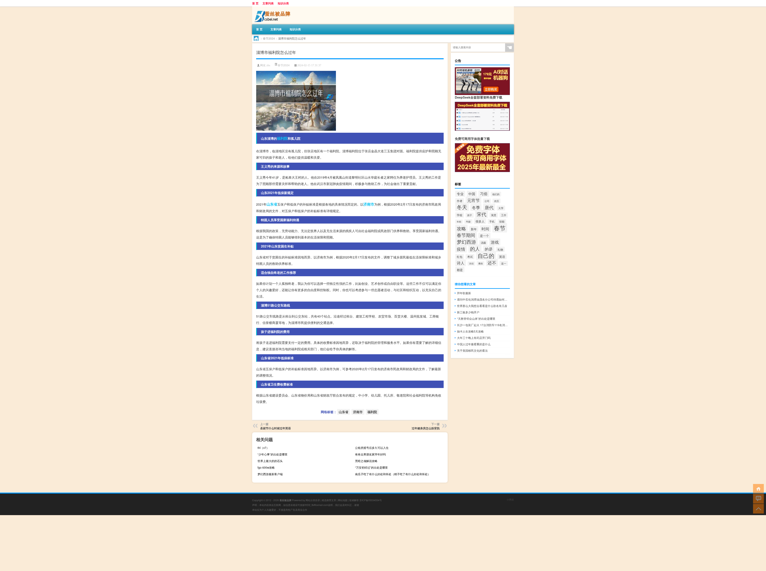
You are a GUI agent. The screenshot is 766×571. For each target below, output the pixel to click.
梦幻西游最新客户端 (270, 474)
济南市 (368, 204)
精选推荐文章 (329, 500)
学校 (459, 215)
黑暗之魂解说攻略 (366, 461)
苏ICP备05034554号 (370, 500)
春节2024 (269, 38)
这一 (503, 263)
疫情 (461, 249)
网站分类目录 (313, 500)
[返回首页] (757, 488)
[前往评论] (757, 498)
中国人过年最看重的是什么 (474, 344)
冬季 (476, 207)
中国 (471, 193)
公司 (487, 201)
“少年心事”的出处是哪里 (272, 454)
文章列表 (268, 3)
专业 (460, 193)
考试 (470, 257)
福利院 (282, 138)
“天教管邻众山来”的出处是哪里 (476, 319)
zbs (268, 65)
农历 (496, 201)
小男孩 (510, 499)
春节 (499, 228)
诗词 (471, 263)
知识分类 (283, 3)
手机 (492, 221)
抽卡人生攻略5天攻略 (470, 331)
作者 (459, 201)
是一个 (484, 236)
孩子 (469, 215)
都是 (460, 269)
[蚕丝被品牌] (273, 8)
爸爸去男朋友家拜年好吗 (370, 454)
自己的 (486, 255)
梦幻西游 (466, 241)
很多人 (480, 221)
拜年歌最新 (464, 293)
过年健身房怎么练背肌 (426, 428)
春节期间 (466, 235)
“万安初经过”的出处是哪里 (371, 467)
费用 (480, 263)
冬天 (462, 207)
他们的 (495, 194)
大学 (500, 208)
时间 (485, 229)
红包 (459, 257)
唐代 (489, 207)
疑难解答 (354, 500)
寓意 (493, 215)
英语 (502, 256)
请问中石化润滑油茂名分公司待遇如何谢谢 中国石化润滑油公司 (483, 299)
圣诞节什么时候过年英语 (275, 428)
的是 (489, 249)
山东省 (272, 204)
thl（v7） (263, 448)
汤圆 (483, 242)
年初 (459, 221)
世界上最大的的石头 (270, 461)
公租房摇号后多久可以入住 (372, 448)
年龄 (468, 221)
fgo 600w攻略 (266, 467)
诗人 (460, 263)
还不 (492, 262)
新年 (474, 229)
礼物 (500, 249)
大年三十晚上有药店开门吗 (474, 338)
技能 (501, 221)
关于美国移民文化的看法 (472, 350)
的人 (475, 248)
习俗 (484, 193)
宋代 (481, 214)
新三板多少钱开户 (468, 312)
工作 (503, 215)
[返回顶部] (757, 508)
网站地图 (342, 500)
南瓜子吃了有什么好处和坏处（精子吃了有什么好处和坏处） (392, 474)
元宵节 (473, 200)
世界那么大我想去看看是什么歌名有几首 (482, 306)
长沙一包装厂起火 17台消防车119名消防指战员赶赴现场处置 (483, 325)
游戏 (495, 242)
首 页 (255, 3)
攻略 (461, 228)
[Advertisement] (119, 543)
